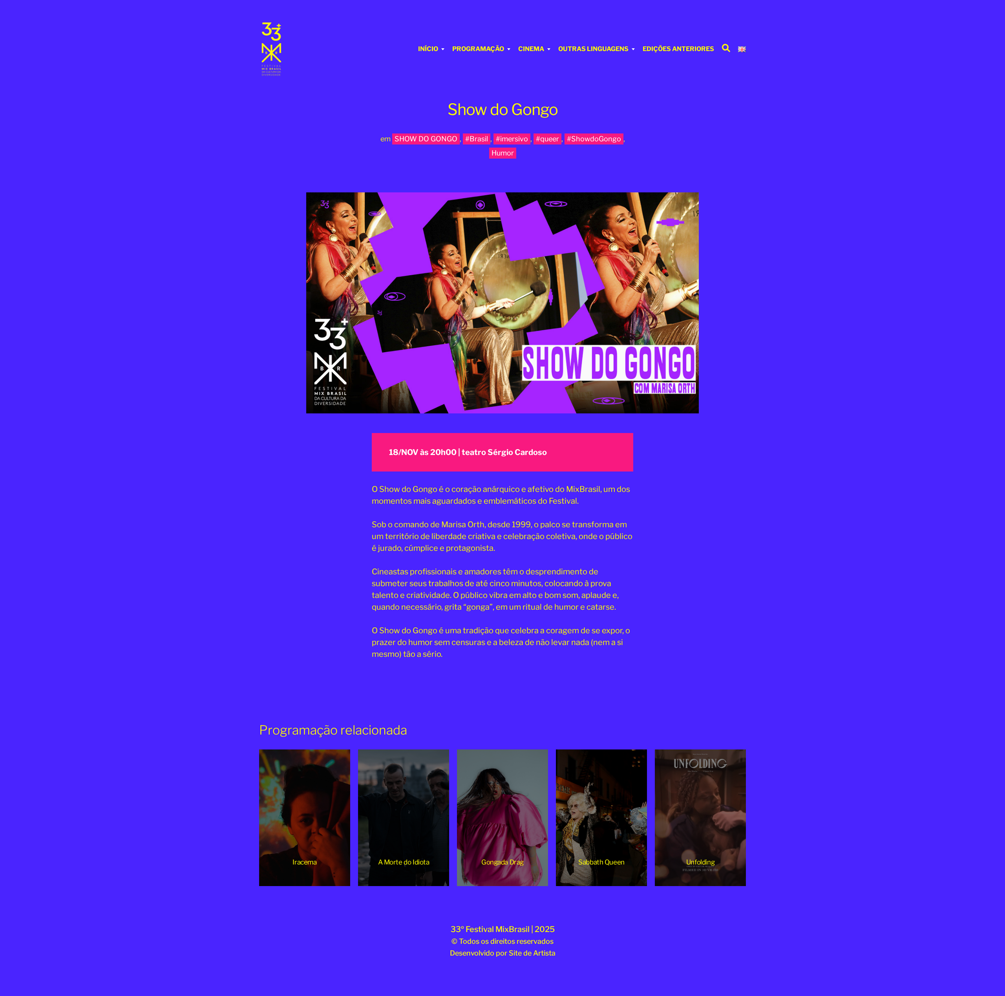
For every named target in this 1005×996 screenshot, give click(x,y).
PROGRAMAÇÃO (478, 49)
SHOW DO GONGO (426, 139)
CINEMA (531, 49)
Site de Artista (532, 953)
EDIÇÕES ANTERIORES (678, 49)
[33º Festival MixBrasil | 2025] (304, 49)
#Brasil (476, 139)
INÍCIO (428, 49)
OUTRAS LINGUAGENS (593, 49)
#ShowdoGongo (594, 139)
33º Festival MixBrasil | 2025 (503, 929)
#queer (547, 139)
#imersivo (512, 139)
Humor (503, 153)
